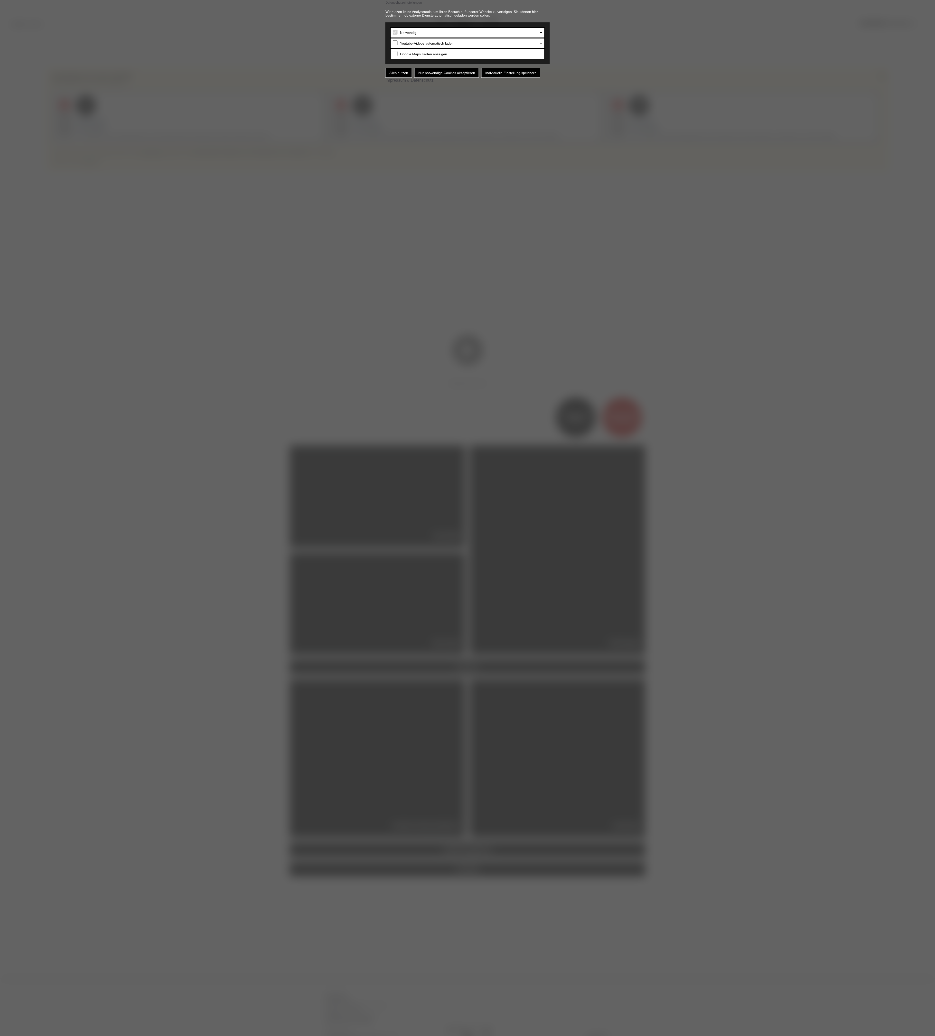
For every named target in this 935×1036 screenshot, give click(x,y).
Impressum (395, 80)
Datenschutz (422, 80)
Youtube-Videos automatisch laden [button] (427, 43)
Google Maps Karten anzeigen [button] (423, 54)
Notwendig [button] (408, 33)
